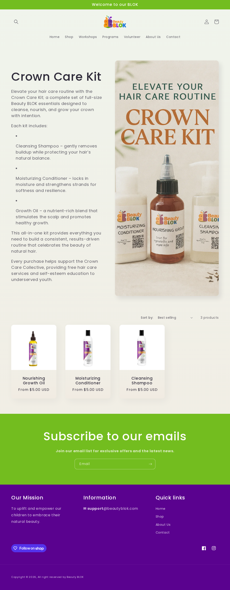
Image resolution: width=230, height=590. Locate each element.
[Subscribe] (150, 464)
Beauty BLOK (75, 577)
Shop (160, 516)
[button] (16, 22)
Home (161, 508)
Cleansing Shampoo (142, 380)
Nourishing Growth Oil (34, 380)
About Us (163, 524)
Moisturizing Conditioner (88, 380)
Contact (163, 532)
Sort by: (147, 317)
